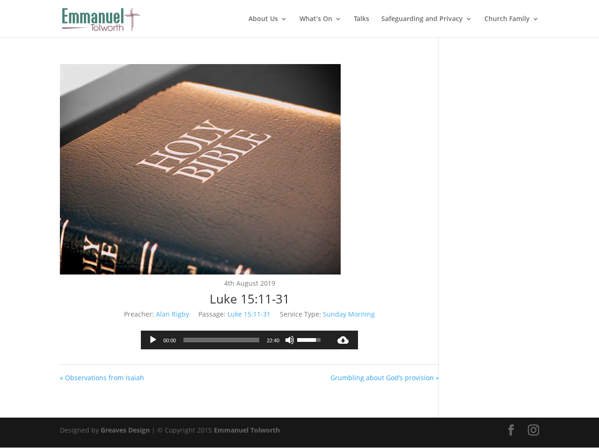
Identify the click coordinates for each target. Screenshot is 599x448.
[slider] (221, 340)
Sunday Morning (349, 314)
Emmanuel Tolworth (247, 430)
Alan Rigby (172, 314)
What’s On (316, 19)
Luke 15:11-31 (248, 314)
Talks (361, 19)
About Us (263, 19)
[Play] (153, 340)
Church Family (507, 19)
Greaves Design (125, 430)
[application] (234, 340)
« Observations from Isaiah (102, 377)
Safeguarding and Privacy (422, 19)
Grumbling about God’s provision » (384, 377)
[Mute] (289, 340)
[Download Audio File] (343, 340)
